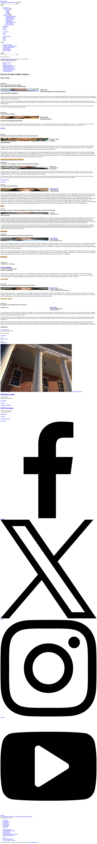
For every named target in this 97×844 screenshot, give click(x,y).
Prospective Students (7, 44)
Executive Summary (5, 179)
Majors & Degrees (7, 36)
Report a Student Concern (8, 835)
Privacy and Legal (7, 833)
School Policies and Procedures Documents (12, 159)
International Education (11, 22)
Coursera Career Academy (8, 69)
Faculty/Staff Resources (8, 67)
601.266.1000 (3, 400)
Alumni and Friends (7, 49)
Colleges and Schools (10, 18)
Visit (4, 32)
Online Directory (6, 831)
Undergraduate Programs (11, 16)
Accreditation (6, 821)
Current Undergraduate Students (10, 45)
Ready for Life (6, 7)
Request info (5, 31)
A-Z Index (5, 820)
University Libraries (10, 24)
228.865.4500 (3, 414)
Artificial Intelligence (7, 71)
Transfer (7, 11)
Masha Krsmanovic (54, 188)
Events (4, 38)
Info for (2, 42)
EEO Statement (6, 824)
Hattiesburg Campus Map (6, 405)
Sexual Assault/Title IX (8, 838)
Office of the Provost (10, 59)
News (4, 37)
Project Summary (4, 298)
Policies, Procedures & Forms (9, 68)
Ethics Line (5, 827)
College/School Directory (77, 391)
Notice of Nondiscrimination (9, 830)
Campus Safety (6, 822)
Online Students (6, 48)
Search (2, 53)
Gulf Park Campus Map (5, 418)
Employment (6, 826)
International (8, 13)
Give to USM (3, 421)
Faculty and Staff (6, 50)
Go (17, 3)
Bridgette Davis (53, 307)
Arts (4, 28)
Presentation (3, 182)
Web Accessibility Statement (9, 840)
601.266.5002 (3, 342)
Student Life (5, 27)
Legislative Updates (7, 829)
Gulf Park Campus (7, 408)
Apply (4, 34)
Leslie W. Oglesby (54, 238)
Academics (5, 15)
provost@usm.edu (4, 338)
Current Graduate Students (8, 47)
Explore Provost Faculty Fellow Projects (8, 60)
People (4, 63)
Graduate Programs (10, 17)
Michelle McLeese (54, 287)
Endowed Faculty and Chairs (9, 66)
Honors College (9, 19)
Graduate (8, 12)
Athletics (5, 29)
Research (5, 25)
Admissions (5, 8)
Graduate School (9, 21)
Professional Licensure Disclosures (10, 834)
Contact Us (3, 402)
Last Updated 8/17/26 (33, 842)
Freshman (8, 10)
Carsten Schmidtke (6, 267)
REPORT (3, 128)
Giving (4, 40)
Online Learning (9, 23)
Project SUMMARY (4, 279)
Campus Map (3, 335)
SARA (4, 837)
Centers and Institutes (7, 65)
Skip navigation (4, 1)
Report (2, 206)
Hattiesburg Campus (8, 394)
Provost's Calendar (7, 62)
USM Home (3, 59)
